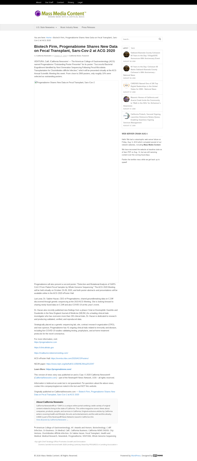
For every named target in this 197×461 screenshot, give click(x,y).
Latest (125, 48)
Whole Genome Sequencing (104, 436)
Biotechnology (99, 427)
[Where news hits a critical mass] (61, 16)
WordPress (136, 455)
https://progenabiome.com (45, 342)
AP (72, 427)
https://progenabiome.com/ (58, 369)
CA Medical (60, 430)
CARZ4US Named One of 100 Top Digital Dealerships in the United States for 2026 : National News (144, 86)
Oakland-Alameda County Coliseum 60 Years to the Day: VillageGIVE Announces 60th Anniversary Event (145, 55)
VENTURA (87, 436)
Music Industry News (69, 27)
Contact (60, 2)
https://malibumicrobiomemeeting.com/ (51, 353)
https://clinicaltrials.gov (44, 347)
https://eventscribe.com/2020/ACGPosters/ (70, 358)
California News (75, 56)
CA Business (48, 430)
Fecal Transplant (92, 433)
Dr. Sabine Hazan (77, 433)
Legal (80, 2)
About (38, 2)
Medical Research (49, 436)
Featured (85, 56)
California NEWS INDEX (98, 430)
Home (48, 37)
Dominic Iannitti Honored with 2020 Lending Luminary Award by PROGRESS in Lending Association (77, 444)
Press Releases (88, 27)
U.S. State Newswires (45, 27)
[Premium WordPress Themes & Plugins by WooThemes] (158, 455)
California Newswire (44, 56)
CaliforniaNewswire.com (45, 377)
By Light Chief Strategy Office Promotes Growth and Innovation (60, 441)
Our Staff (49, 2)
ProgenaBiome (74, 436)
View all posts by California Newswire (52, 419)
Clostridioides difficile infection (55, 433)
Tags (133, 48)
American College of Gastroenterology (53, 427)
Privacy (71, 2)
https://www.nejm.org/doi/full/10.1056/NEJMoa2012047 (70, 364)
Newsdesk (62, 436)
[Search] (160, 39)
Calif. (68, 430)
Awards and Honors (83, 427)
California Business (79, 430)
